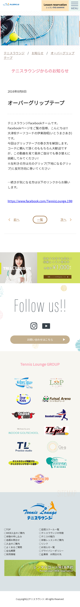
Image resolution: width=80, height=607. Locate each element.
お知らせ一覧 (48, 547)
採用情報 (10, 554)
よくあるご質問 (14, 547)
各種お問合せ (13, 539)
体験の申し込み (14, 536)
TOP (8, 529)
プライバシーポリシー (52, 550)
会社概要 (10, 550)
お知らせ (38, 53)
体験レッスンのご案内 (52, 539)
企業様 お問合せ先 (51, 554)
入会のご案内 (13, 543)
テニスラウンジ (14, 53)
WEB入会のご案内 (15, 532)
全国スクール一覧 (50, 529)
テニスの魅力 (48, 536)
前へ (17, 219)
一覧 (40, 219)
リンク (44, 543)
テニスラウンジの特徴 (52, 532)
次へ (63, 219)
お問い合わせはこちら (40, 339)
